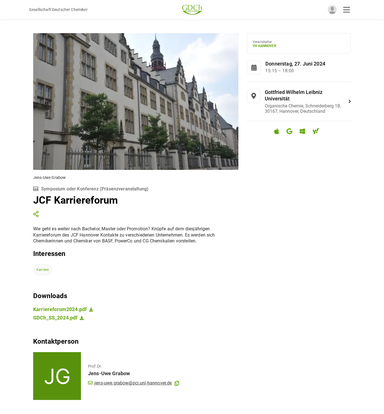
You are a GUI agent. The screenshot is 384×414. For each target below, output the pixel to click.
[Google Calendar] (291, 132)
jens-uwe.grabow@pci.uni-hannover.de (133, 383)
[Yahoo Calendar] (318, 132)
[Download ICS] (279, 131)
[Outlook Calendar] (305, 132)
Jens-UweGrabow (109, 373)
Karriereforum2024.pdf (60, 309)
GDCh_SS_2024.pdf (55, 318)
